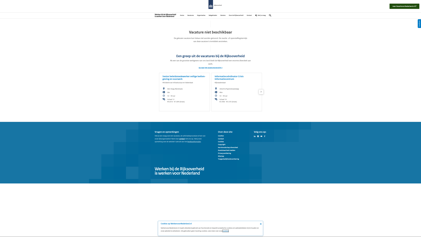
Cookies (221, 142)
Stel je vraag (262, 15)
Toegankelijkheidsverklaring (228, 159)
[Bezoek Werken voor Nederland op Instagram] (258, 136)
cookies (225, 231)
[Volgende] (261, 91)
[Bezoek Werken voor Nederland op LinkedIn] (254, 136)
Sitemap (221, 156)
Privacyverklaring (224, 153)
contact (182, 139)
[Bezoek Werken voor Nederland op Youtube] (261, 136)
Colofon (221, 136)
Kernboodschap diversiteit (228, 147)
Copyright (221, 144)
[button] (261, 91)
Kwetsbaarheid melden (226, 150)
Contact (221, 139)
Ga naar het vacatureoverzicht (210, 68)
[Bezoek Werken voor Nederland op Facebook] (264, 136)
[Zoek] (270, 15)
